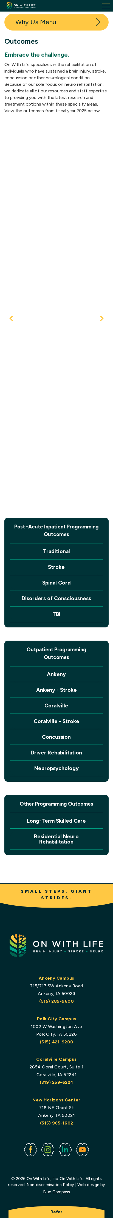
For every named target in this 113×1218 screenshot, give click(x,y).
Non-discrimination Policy (50, 1184)
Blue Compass (56, 1191)
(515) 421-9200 (57, 1042)
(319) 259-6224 (57, 1082)
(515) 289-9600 (56, 1001)
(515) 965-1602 (56, 1123)
